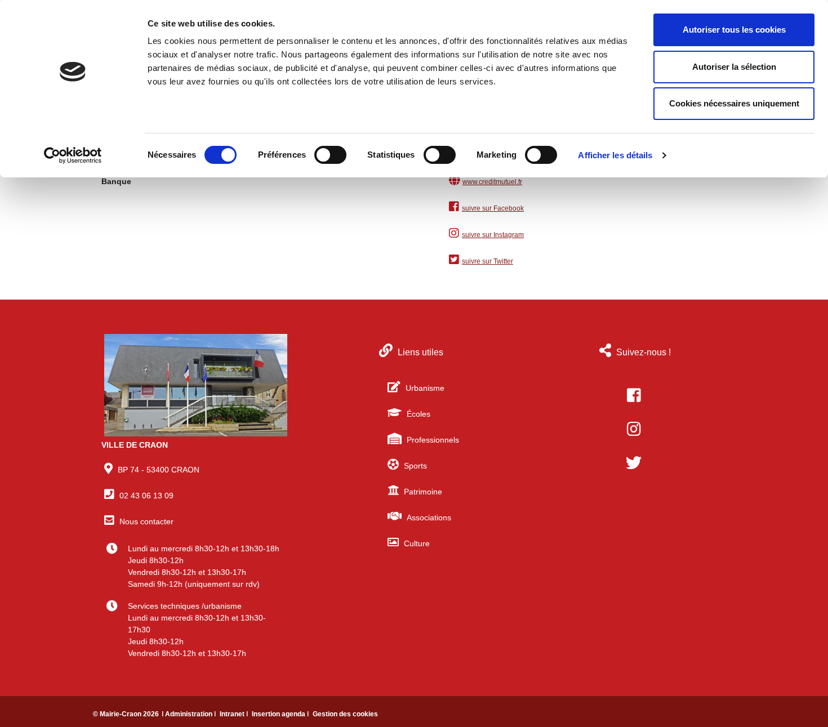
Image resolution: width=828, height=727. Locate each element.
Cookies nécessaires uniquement (734, 103)
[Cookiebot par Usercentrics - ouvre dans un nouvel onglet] (73, 155)
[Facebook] (634, 395)
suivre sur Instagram (493, 235)
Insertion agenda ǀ (281, 714)
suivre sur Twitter (487, 261)
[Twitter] (634, 463)
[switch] (330, 155)
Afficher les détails (615, 155)
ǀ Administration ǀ (189, 714)
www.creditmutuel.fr (492, 182)
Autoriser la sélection (734, 67)
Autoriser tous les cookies (734, 29)
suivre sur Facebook (493, 208)
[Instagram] (634, 429)
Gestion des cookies (345, 714)
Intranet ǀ (235, 714)
